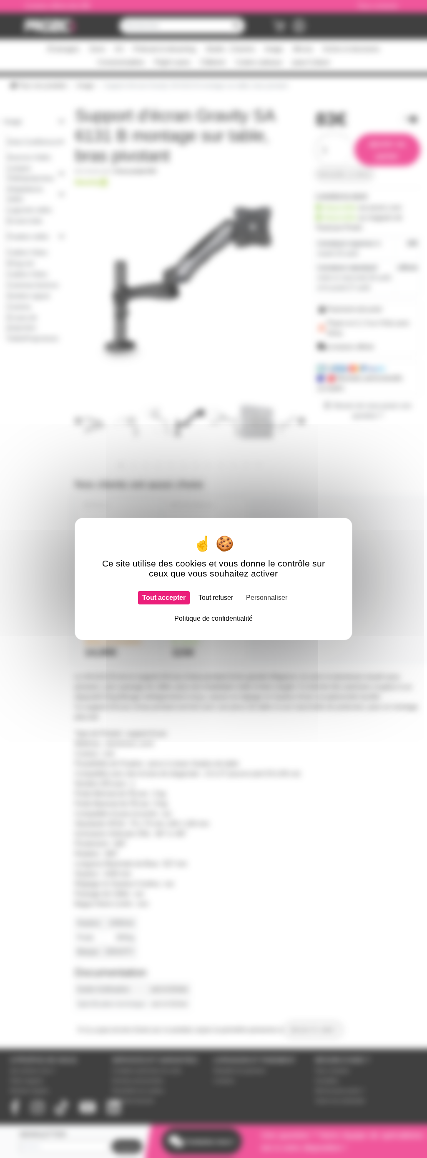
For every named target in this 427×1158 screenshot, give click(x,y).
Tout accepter (164, 597)
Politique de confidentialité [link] (213, 618)
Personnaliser (266, 597)
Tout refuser (215, 597)
